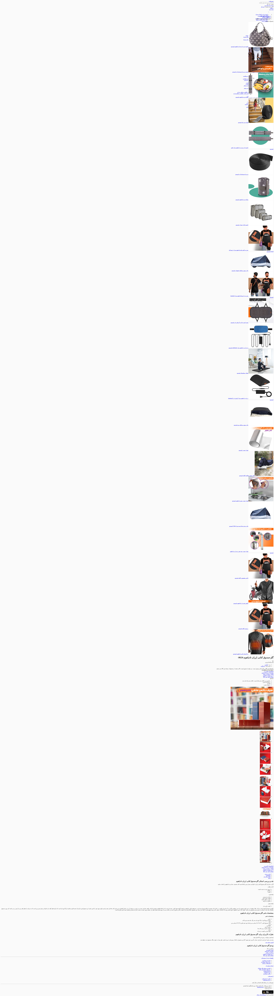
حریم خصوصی (267, 972)
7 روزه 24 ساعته (267, 673)
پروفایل (271, 8)
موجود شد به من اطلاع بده (267, 670)
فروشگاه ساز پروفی (261, 994)
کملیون (266, 664)
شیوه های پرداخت (266, 963)
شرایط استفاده (267, 971)
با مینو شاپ (270, 976)
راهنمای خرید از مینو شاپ (267, 958)
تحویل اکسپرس (268, 671)
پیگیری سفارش (267, 973)
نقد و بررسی (268, 874)
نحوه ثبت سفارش (266, 960)
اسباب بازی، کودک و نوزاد (262, 14)
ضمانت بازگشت (268, 675)
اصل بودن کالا (268, 677)
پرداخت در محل (268, 674)
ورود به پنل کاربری (269, 5)
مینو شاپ (271, 1)
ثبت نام (263, 6)
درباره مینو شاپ (267, 980)
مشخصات (268, 875)
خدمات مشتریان (269, 965)
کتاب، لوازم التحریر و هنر (262, 19)
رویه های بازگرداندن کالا (265, 969)
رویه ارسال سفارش (266, 962)
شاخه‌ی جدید (265, 21)
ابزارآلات (263, 666)
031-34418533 (260, 987)
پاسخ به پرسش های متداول (264, 968)
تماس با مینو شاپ (266, 978)
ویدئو (269, 878)
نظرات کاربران (267, 876)
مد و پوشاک (265, 17)
